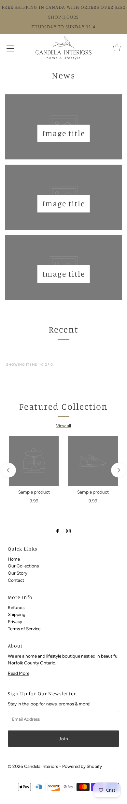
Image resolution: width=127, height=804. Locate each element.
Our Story (17, 573)
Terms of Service (24, 628)
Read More (18, 673)
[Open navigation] (10, 48)
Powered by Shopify (82, 766)
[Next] (118, 470)
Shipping (16, 614)
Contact (16, 580)
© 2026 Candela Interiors (33, 766)
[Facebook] (57, 531)
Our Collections (23, 565)
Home (14, 559)
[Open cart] (117, 48)
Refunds (16, 607)
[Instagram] (68, 531)
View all (63, 425)
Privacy (15, 621)
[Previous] (8, 470)
